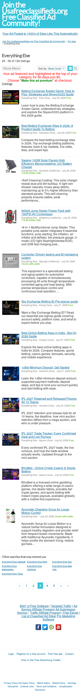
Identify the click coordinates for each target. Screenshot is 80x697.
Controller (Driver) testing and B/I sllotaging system (49, 256)
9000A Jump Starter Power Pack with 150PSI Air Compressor (46, 212)
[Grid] (75, 68)
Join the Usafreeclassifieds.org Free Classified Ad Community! (34, 14)
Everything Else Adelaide (13, 561)
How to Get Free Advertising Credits (41, 660)
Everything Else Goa (62, 561)
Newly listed (54, 68)
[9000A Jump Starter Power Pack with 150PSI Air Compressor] (11, 217)
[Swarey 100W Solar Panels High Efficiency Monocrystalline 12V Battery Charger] (11, 166)
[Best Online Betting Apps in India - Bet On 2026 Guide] (11, 339)
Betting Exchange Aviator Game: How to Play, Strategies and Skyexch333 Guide (47, 92)
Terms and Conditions (46, 686)
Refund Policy (58, 682)
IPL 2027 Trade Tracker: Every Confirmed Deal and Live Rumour (48, 435)
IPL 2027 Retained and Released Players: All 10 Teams (49, 400)
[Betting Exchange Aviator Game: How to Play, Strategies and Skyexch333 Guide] (11, 97)
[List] (70, 68)
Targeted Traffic (61, 606)
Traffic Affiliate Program (45, 613)
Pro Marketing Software (59, 618)
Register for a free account (31, 654)
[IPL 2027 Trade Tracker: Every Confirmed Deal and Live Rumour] (11, 440)
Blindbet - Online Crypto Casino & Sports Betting (48, 469)
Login (11, 654)
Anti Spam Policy (26, 682)
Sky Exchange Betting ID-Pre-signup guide (49, 301)
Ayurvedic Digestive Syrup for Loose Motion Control (45, 511)
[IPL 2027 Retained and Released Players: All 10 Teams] (11, 405)
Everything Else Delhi (37, 561)
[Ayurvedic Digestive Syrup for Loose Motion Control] (11, 516)
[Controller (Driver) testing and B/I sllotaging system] (11, 261)
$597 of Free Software (34, 606)
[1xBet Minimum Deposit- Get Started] (11, 374)
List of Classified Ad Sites (38, 616)
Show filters (11, 68)
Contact (69, 654)
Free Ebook (70, 613)
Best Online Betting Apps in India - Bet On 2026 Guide (48, 334)
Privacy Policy (11, 682)
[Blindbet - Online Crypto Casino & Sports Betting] (11, 474)
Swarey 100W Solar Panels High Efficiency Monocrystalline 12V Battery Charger (46, 163)
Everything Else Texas (12, 573)
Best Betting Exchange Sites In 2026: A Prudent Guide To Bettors (47, 127)
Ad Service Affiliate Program (49, 607)
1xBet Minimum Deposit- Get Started (45, 367)
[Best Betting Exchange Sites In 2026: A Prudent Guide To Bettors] (11, 132)
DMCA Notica (43, 682)
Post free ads (55, 654)
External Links (27, 686)
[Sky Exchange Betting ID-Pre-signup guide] (11, 308)
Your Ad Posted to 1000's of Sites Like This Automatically (40, 33)
